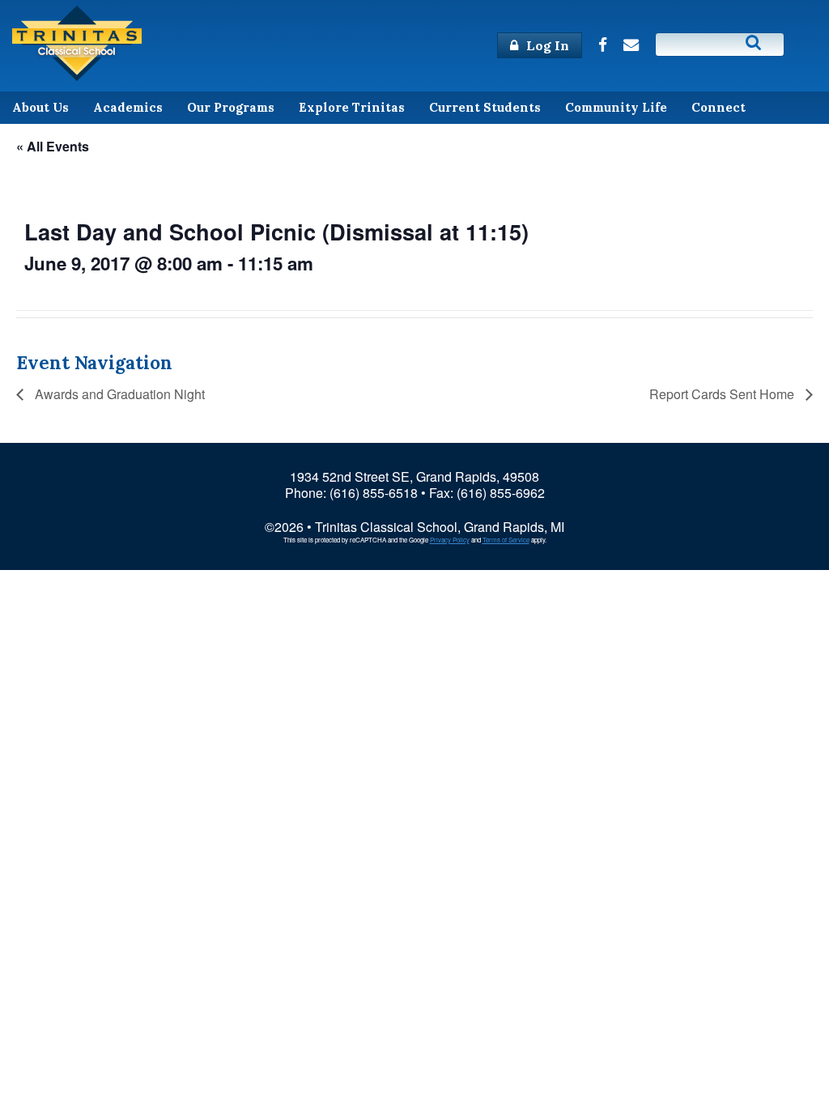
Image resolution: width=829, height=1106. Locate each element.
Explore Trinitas (352, 107)
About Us (40, 107)
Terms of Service (506, 539)
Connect (718, 107)
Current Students (485, 107)
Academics (128, 107)
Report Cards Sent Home (723, 394)
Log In (546, 45)
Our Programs (230, 107)
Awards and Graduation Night (118, 394)
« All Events (52, 146)
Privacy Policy (450, 539)
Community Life (616, 107)
